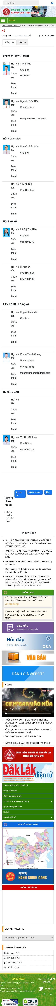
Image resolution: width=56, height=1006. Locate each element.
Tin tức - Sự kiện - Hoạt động (16, 801)
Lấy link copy (7, 488)
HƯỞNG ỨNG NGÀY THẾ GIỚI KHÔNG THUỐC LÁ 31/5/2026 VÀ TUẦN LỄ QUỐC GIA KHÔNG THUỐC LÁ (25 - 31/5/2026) (28, 720)
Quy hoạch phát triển (12, 806)
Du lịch (6, 812)
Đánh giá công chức (12, 796)
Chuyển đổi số (9, 817)
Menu (12, 20)
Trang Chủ (6, 35)
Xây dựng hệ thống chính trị (15, 785)
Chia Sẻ (19, 494)
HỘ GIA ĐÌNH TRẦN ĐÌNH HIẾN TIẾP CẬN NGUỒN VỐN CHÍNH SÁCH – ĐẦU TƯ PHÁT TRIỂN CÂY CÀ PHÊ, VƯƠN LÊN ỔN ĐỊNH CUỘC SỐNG (27, 596)
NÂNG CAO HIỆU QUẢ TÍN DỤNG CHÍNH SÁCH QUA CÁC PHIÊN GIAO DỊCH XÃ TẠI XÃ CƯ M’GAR (26, 614)
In (49, 492)
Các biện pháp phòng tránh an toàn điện (23, 734)
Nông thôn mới (10, 791)
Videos (8, 685)
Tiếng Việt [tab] (9, 42)
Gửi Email (35, 492)
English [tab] (22, 42)
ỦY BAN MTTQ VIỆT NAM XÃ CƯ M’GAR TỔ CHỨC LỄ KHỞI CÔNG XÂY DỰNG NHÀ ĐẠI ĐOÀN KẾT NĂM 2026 (28, 554)
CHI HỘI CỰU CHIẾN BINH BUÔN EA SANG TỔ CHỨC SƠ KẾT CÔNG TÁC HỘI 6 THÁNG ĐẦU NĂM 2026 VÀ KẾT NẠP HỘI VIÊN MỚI (28, 543)
